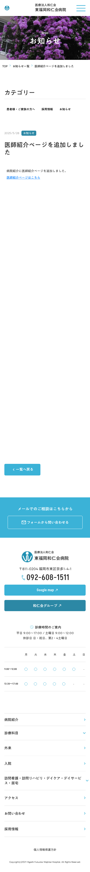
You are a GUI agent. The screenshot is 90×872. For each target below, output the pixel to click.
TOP (5, 66)
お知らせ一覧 (21, 66)
